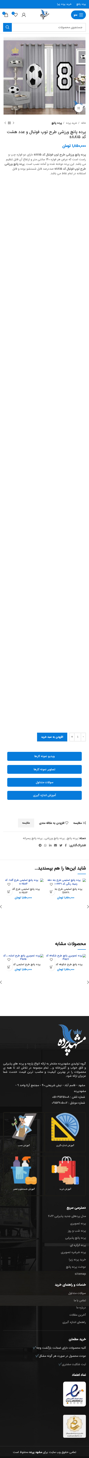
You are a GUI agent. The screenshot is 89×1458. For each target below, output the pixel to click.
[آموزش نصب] (24, 1127)
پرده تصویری (78, 1223)
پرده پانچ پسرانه (32, 838)
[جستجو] (7, 27)
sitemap (80, 1274)
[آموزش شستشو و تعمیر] (24, 1170)
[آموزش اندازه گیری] (65, 1127)
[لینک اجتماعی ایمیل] (55, 845)
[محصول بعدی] (5, 123)
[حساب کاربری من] (24, 15)
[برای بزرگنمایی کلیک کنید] (79, 108)
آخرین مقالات (78, 1315)
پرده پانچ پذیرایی (75, 1238)
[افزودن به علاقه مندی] (51, 884)
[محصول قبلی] (13, 123)
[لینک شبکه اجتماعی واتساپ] (45, 845)
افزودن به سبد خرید (52, 737)
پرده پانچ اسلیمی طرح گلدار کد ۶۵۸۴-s (23, 891)
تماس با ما (80, 1300)
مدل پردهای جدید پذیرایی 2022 (67, 1216)
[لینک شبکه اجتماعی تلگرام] (40, 845)
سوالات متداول (44, 782)
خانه (83, 123)
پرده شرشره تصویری (73, 1252)
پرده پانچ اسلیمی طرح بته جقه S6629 (65, 891)
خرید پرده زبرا (64, 4)
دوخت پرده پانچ (76, 1267)
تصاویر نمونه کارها (44, 769)
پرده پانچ (81, 4)
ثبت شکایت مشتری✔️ (72, 1364)
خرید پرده (71, 123)
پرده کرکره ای (78, 1245)
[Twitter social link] (61, 845)
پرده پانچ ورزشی (55, 838)
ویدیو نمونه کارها (44, 756)
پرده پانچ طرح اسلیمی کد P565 (23, 964)
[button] (51, 891)
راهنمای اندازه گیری (74, 1322)
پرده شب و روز (77, 1230)
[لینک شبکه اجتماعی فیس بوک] (66, 845)
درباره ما (81, 1307)
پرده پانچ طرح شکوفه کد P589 (66, 964)
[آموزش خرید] (65, 1170)
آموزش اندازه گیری (44, 795)
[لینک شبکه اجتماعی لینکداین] (50, 845)
